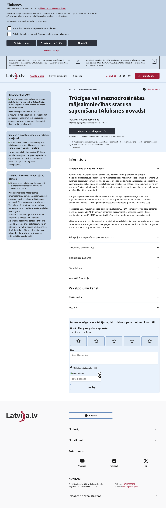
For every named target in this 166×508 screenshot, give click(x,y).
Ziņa (72, 350)
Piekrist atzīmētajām (51, 43)
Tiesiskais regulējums (80, 257)
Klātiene (73, 307)
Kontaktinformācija (79, 278)
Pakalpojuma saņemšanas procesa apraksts (91, 237)
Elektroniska (75, 297)
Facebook (114, 466)
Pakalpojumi (37, 76)
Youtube (82, 466)
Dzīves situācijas (58, 76)
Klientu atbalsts (153, 89)
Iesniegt (92, 387)
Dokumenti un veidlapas (81, 247)
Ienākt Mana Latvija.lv (145, 76)
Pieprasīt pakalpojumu (90, 131)
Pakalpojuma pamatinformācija (86, 168)
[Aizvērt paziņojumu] (78, 61)
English (93, 415)
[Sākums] (28, 416)
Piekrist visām (21, 43)
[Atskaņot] (99, 376)
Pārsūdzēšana (76, 268)
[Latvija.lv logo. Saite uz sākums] (15, 76)
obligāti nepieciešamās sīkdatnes (52, 8)
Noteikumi (76, 440)
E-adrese (77, 76)
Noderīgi (74, 429)
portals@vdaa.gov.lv (130, 487)
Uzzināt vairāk (52, 50)
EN (124, 76)
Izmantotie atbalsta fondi (85, 496)
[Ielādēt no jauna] (99, 373)
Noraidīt (82, 43)
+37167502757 (129, 484)
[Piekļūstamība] (129, 76)
